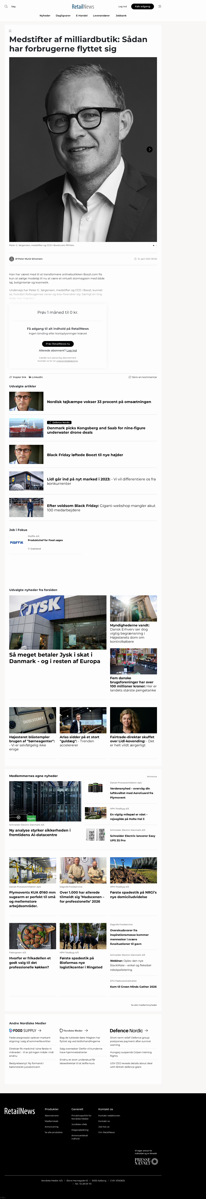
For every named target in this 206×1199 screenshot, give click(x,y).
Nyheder (45, 15)
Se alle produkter (54, 1132)
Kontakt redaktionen (109, 1115)
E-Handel (82, 15)
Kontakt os (104, 1121)
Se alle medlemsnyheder (144, 1005)
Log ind (72, 350)
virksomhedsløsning (67, 361)
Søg (13, 6)
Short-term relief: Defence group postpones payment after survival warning (130, 1041)
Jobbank (121, 15)
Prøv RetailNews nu (58, 343)
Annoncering (52, 1126)
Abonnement (52, 1115)
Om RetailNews (106, 1132)
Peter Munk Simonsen (30, 258)
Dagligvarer (63, 15)
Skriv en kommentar (144, 377)
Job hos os (103, 1126)
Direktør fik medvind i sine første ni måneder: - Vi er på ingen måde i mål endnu (31, 1052)
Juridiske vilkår (79, 1124)
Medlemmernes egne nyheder (33, 776)
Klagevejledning (80, 1130)
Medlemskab (51, 1121)
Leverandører (101, 15)
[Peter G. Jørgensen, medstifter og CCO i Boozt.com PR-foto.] (83, 149)
